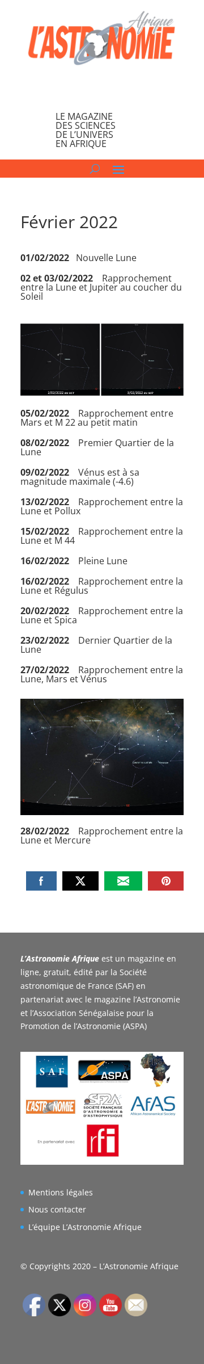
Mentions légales (60, 1192)
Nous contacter (57, 1209)
